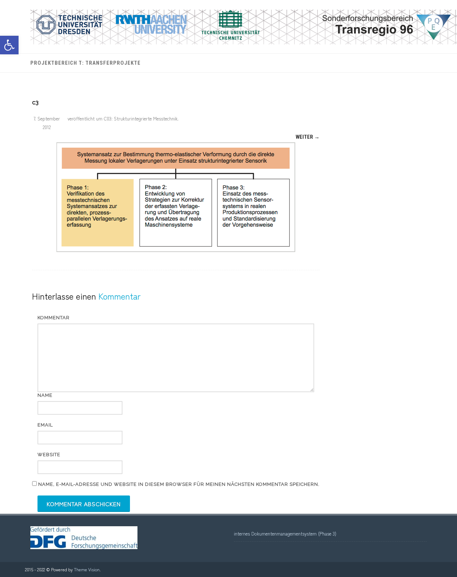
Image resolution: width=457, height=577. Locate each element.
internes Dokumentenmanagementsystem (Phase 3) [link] (285, 533)
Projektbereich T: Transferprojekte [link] (85, 63)
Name (44, 395)
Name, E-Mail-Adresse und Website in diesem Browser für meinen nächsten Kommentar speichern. (179, 484)
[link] (9, 45)
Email (45, 425)
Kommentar (53, 317)
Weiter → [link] (308, 137)
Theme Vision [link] (87, 569)
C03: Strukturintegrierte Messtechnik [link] (140, 118)
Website (48, 454)
